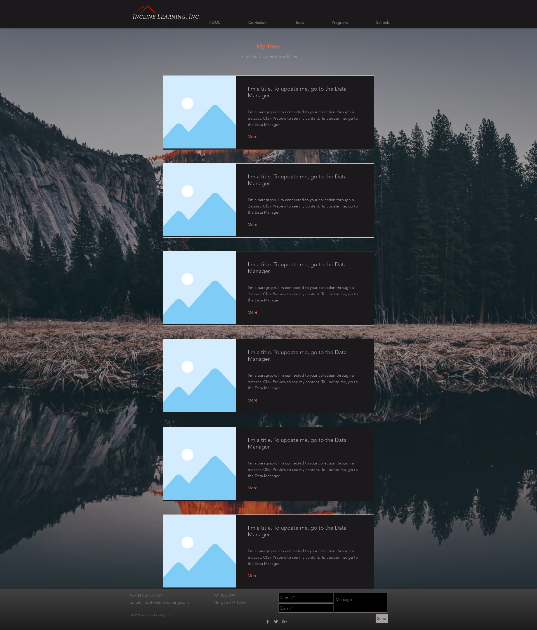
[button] (253, 137)
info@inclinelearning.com (165, 602)
